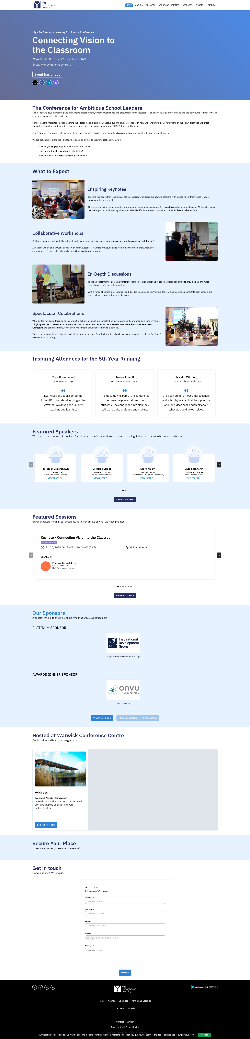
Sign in (211, 5)
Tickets (199, 5)
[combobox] (90, 938)
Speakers (150, 5)
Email (88, 921)
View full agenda (125, 595)
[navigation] (165, 5)
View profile (54, 478)
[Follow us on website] (55, 82)
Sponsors (187, 5)
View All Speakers (125, 499)
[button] (55, 468)
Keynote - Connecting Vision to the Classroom (77, 537)
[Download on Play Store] (198, 988)
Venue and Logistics (169, 5)
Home (129, 5)
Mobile (88, 934)
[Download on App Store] (211, 988)
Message (89, 946)
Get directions (46, 825)
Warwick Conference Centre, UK (54, 64)
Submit (125, 972)
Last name (89, 909)
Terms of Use (117, 1027)
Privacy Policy (132, 1027)
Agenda (139, 5)
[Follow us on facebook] (42, 82)
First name (90, 897)
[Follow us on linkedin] (49, 82)
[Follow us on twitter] (35, 82)
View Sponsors (102, 717)
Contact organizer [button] (125, 1021)
